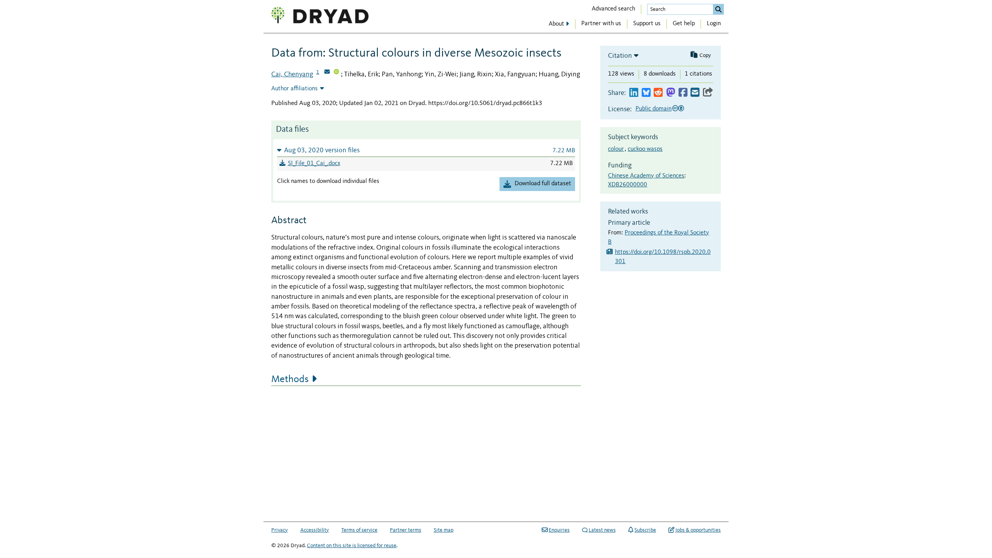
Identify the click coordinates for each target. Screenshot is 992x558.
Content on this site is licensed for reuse (351, 545)
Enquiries (559, 530)
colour (616, 149)
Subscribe (645, 530)
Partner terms (405, 530)
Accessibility (314, 530)
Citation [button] (620, 55)
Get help (684, 24)
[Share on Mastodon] (670, 92)
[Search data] (718, 9)
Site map (443, 530)
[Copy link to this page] (708, 93)
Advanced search (613, 9)
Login (714, 24)
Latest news (602, 530)
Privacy (279, 530)
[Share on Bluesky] (646, 92)
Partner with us (601, 24)
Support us (647, 24)
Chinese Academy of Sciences (646, 176)
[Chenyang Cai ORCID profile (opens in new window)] (336, 72)
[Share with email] (695, 92)
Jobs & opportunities (698, 530)
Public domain (654, 109)
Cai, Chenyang (292, 74)
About (556, 24)
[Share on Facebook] (683, 92)
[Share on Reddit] (658, 92)
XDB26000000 (627, 185)
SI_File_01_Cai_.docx (314, 163)
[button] (426, 150)
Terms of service (359, 530)
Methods (290, 379)
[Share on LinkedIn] (633, 92)
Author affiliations (294, 89)
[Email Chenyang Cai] (327, 72)
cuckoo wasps (645, 149)
